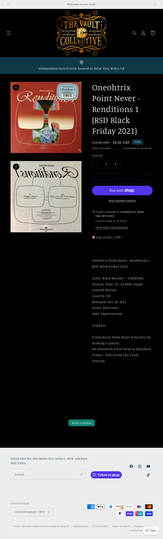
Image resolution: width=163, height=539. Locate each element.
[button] (8, 32)
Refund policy (80, 526)
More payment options (122, 200)
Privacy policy (100, 526)
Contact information (141, 530)
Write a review (81, 423)
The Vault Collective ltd (34, 526)
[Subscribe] (80, 474)
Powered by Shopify (58, 526)
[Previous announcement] (8, 4)
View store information (111, 227)
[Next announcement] (155, 4)
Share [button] (100, 247)
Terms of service (121, 526)
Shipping (116, 148)
